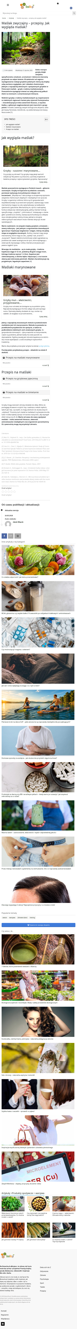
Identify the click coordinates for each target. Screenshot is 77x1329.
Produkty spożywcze (22, 1193)
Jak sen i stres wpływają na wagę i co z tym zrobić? (21, 686)
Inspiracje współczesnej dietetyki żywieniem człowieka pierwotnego (27, 1147)
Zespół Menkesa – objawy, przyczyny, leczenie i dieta (21, 1184)
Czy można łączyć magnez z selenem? (16, 650)
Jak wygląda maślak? (13, 124)
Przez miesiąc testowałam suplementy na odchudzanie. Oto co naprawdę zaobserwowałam (36, 869)
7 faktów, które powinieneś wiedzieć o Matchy (19, 966)
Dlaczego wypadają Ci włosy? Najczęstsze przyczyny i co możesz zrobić (28, 905)
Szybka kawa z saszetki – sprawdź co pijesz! (18, 1111)
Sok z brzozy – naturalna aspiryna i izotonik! (18, 1075)
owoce (5, 918)
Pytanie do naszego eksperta (39, 925)
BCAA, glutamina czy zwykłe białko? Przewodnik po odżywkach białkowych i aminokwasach (36, 613)
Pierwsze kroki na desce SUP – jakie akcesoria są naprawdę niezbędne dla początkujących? (36, 722)
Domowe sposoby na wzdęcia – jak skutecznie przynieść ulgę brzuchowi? (29, 758)
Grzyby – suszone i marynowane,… (21, 170)
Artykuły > (7, 1193)
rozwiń (45, 365)
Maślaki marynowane (13, 127)
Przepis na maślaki (12, 129)
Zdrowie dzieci (22, 918)
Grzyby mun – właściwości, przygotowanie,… (17, 301)
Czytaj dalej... (43, 182)
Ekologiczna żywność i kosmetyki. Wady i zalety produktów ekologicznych (29, 1003)
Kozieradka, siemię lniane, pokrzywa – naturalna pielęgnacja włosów (27, 1039)
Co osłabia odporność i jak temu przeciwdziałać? (20, 577)
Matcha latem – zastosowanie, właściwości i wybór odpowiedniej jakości (29, 833)
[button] (8, 5)
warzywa (12, 918)
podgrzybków (44, 346)
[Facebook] (71, 8)
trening (32, 918)
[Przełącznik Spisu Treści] (45, 119)
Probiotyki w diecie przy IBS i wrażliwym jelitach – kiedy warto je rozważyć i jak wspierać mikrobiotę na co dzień (35, 795)
